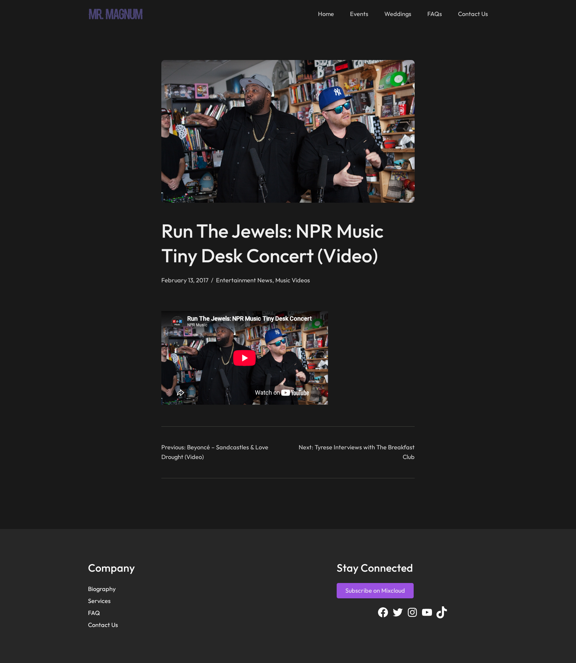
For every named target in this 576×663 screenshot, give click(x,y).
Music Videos (292, 280)
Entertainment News (244, 280)
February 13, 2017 (184, 280)
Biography (102, 589)
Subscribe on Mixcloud (375, 590)
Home (326, 14)
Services (99, 601)
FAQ (94, 613)
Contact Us (103, 625)
